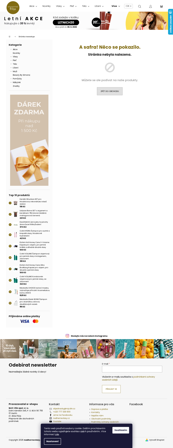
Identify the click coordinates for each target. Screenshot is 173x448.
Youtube (57, 421)
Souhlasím (120, 430)
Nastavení (52, 441)
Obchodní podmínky (101, 418)
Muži (15, 71)
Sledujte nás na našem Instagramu (89, 336)
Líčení (15, 67)
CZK (128, 6)
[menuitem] (33, 6)
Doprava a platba (99, 409)
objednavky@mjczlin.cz (64, 408)
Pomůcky (17, 78)
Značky (16, 86)
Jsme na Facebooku (62, 415)
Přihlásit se (111, 389)
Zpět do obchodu (110, 91)
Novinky (16, 53)
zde (57, 434)
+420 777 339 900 (61, 411)
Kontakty (95, 412)
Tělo (15, 64)
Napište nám (97, 415)
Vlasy (15, 56)
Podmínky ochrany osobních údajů (105, 423)
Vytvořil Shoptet (156, 440)
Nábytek (17, 82)
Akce (15, 49)
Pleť (15, 60)
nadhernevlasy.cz (61, 418)
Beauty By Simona (21, 75)
